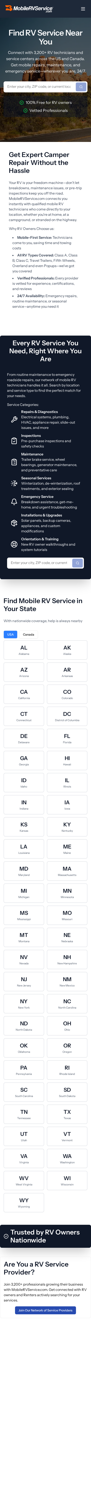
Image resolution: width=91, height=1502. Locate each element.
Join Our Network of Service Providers (45, 1310)
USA (10, 634)
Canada (28, 634)
